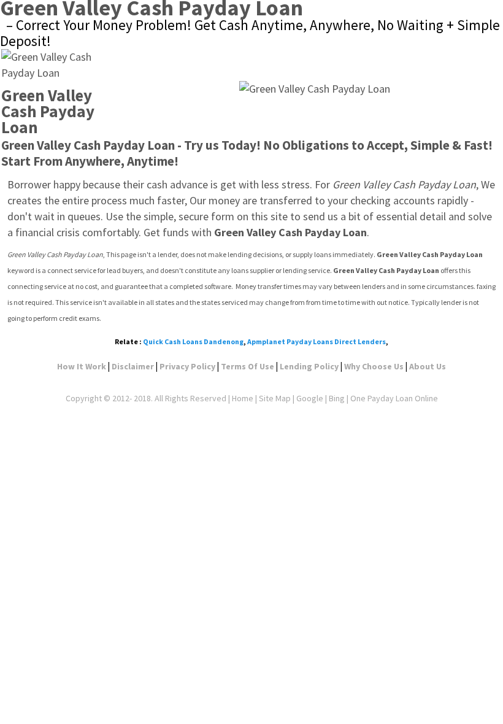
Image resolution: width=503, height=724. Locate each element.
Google (309, 398)
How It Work (81, 366)
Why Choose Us (374, 366)
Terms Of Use (247, 366)
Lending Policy (309, 366)
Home (242, 398)
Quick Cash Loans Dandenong (193, 341)
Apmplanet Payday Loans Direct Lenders (316, 341)
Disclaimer (133, 366)
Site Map (275, 398)
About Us (427, 366)
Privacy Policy (187, 366)
